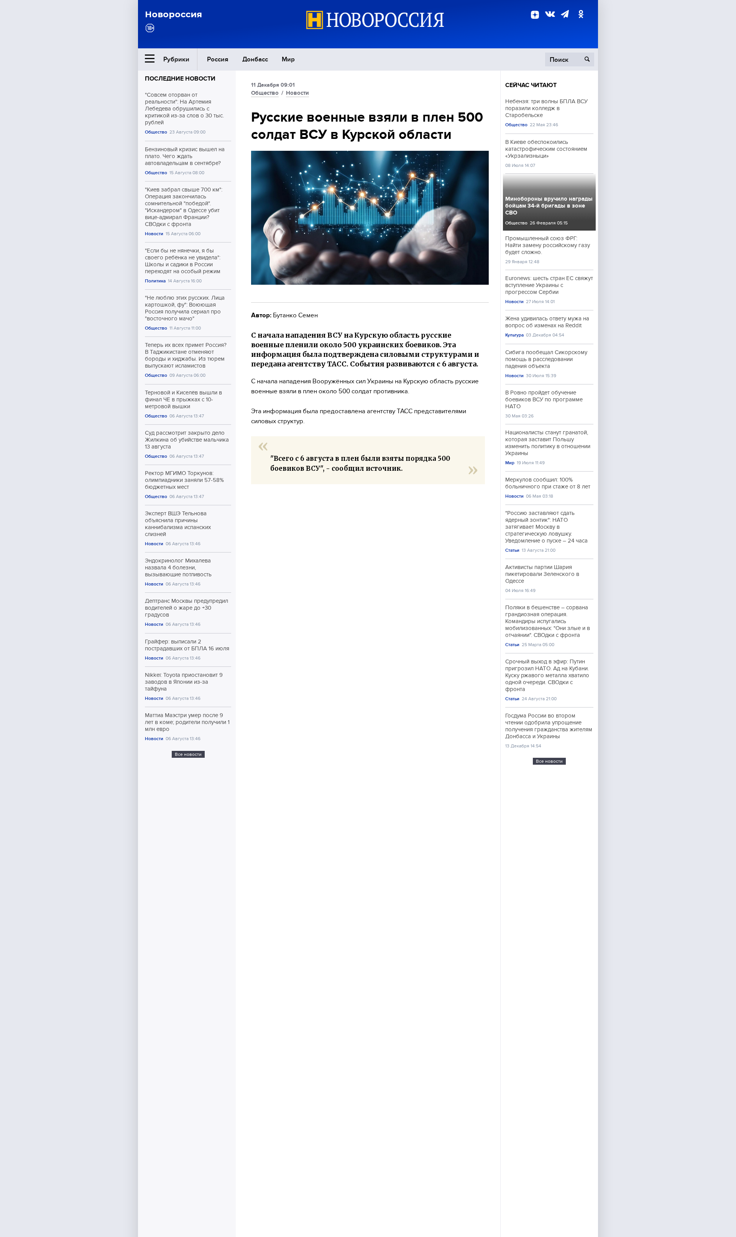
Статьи (512, 550)
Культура (514, 335)
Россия (217, 59)
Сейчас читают (531, 85)
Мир (288, 59)
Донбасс (255, 59)
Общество (156, 132)
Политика (155, 281)
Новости (154, 233)
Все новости (188, 754)
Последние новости (180, 78)
